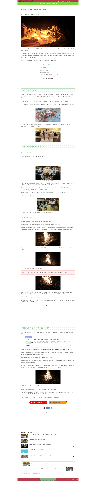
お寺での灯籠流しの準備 (43, 67)
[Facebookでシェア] (47, 408)
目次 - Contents (46, 64)
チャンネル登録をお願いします (39, 402)
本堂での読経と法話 (44, 70)
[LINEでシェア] (52, 408)
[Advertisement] (48, 83)
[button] (42, 479)
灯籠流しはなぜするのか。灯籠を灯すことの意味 (48, 74)
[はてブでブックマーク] (49, 408)
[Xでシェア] (44, 408)
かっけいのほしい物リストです (58, 402)
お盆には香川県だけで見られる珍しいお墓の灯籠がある (34, 189)
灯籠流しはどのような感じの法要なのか (47, 68)
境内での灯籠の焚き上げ (45, 72)
